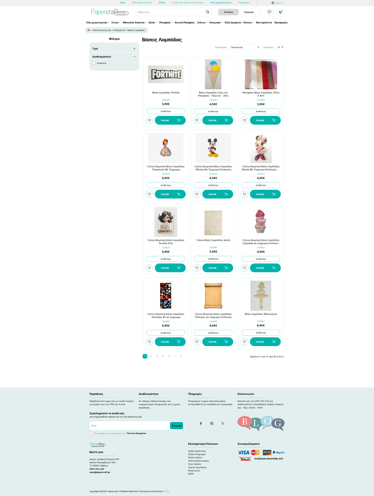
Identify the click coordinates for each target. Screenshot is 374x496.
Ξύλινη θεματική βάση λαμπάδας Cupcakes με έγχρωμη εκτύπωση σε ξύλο (260, 242)
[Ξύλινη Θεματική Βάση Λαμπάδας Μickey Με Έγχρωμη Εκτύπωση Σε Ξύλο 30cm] (213, 148)
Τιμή (95, 48)
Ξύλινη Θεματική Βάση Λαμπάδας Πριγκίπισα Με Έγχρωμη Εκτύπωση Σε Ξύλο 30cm (166, 168)
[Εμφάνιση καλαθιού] (281, 12)
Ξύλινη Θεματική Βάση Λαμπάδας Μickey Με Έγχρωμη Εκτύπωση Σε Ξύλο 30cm (213, 168)
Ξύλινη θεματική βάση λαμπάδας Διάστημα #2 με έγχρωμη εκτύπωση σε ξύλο (165, 316)
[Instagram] (211, 423)
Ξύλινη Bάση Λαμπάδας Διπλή (213, 240)
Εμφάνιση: (268, 47)
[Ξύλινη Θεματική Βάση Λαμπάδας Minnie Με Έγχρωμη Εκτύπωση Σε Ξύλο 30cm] (261, 148)
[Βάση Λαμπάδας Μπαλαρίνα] (261, 296)
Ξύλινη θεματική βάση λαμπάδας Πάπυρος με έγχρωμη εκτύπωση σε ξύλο (213, 316)
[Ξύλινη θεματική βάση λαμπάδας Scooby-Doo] (165, 222)
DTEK (166, 491)
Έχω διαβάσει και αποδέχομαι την (119, 433)
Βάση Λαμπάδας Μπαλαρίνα (261, 314)
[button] (170, 120)
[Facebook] (200, 423)
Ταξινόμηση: (221, 47)
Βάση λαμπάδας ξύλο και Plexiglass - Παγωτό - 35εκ (213, 94)
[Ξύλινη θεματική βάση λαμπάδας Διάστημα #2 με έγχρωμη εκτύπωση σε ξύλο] (165, 296)
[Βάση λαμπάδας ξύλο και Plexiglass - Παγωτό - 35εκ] (213, 74)
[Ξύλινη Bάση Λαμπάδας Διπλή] (213, 222)
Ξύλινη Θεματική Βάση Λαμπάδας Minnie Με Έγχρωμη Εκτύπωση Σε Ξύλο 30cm (261, 168)
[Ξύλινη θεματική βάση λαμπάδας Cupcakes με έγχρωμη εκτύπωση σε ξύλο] (261, 222)
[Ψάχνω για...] (207, 12)
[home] (89, 30)
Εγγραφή (249, 12)
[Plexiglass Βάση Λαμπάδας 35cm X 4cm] (261, 74)
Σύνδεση (228, 12)
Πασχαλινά (119, 30)
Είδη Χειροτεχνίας (102, 30)
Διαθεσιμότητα (101, 56)
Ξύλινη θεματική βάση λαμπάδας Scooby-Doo (165, 242)
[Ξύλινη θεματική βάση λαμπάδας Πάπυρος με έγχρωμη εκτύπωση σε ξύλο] (213, 296)
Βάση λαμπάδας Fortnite (165, 92)
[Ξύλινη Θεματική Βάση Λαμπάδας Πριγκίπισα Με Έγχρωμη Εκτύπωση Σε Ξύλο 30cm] (165, 148)
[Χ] (222, 423)
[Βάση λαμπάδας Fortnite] (165, 74)
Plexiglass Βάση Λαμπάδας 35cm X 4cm (260, 94)
